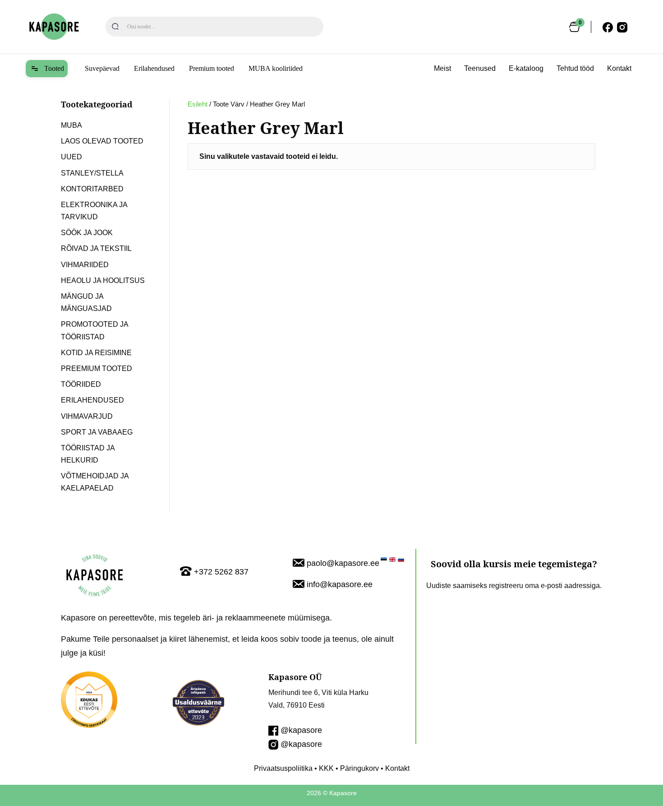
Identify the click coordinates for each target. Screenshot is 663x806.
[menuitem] (47, 68)
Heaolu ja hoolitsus (103, 280)
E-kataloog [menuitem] (526, 68)
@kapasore (301, 730)
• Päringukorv (356, 768)
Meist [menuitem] (442, 68)
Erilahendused (154, 68)
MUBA (71, 125)
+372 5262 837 (221, 571)
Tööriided (81, 384)
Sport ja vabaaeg (97, 432)
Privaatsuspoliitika (283, 768)
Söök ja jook (87, 232)
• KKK (323, 768)
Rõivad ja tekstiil (96, 248)
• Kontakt (394, 768)
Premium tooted (211, 68)
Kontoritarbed (92, 189)
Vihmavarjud (87, 416)
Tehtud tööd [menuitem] (575, 68)
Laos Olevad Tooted (102, 141)
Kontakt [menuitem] (619, 68)
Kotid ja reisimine (96, 353)
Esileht (197, 104)
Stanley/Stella (92, 173)
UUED (71, 157)
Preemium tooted (96, 368)
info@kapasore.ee (340, 584)
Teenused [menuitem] (480, 68)
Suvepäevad (102, 68)
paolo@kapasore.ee (343, 563)
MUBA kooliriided (276, 68)
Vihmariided (85, 265)
